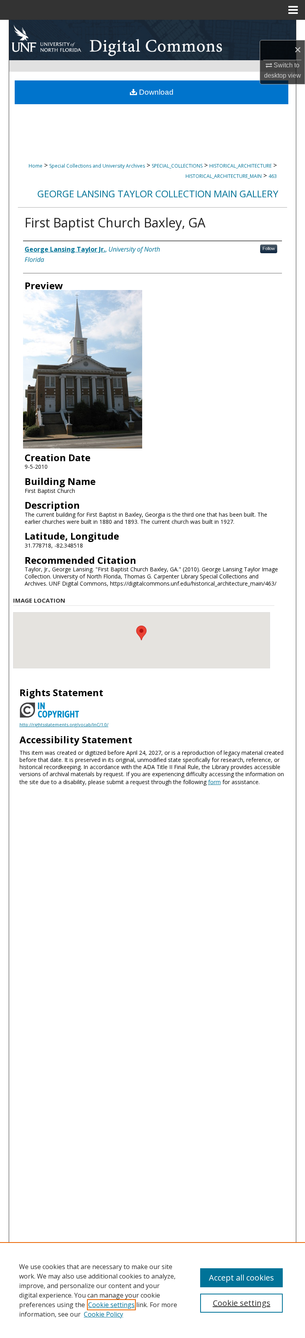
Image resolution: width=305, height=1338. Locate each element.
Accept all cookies (241, 1277)
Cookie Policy (103, 1314)
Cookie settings (111, 1304)
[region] (152, 1290)
